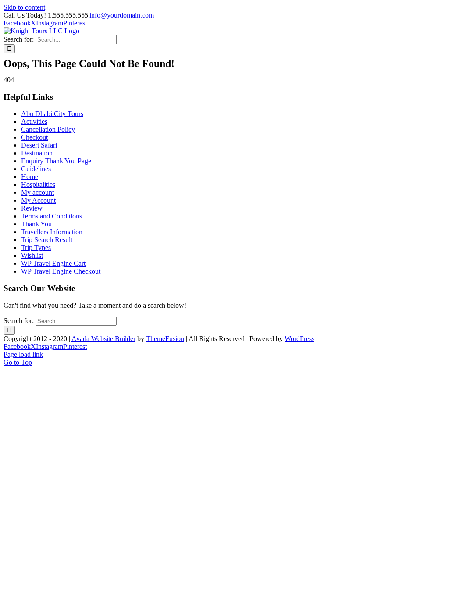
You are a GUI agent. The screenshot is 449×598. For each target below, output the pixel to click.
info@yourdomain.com (121, 15)
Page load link (23, 354)
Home (29, 176)
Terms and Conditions (51, 216)
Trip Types (36, 247)
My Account (38, 200)
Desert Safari (39, 145)
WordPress (299, 338)
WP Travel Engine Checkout (60, 271)
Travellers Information (51, 232)
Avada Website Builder (103, 338)
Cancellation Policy (48, 129)
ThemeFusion (165, 338)
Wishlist (32, 255)
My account (37, 192)
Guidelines (36, 168)
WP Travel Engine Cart (53, 263)
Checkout (34, 137)
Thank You (36, 224)
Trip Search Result (46, 239)
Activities (34, 121)
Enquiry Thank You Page (56, 161)
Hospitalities (38, 184)
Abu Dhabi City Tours (52, 113)
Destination (37, 153)
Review (32, 208)
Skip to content (24, 7)
